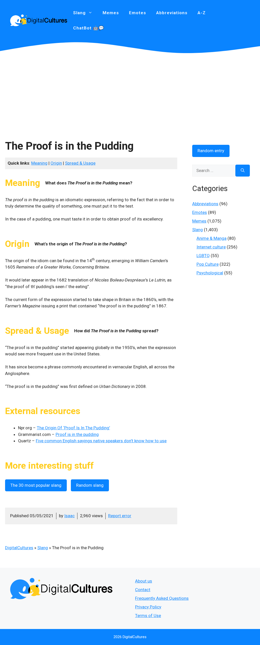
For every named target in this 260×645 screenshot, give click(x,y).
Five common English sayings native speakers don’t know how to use (101, 440)
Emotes (137, 12)
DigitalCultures (19, 547)
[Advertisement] (130, 91)
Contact (142, 589)
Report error (119, 515)
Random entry (211, 150)
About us (143, 581)
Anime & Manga (211, 238)
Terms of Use (148, 615)
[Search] (242, 171)
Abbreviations (171, 12)
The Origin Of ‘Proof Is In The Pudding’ (73, 427)
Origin (56, 163)
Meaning (39, 163)
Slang (42, 547)
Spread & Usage (80, 163)
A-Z (202, 12)
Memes (111, 12)
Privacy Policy (148, 606)
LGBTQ (203, 255)
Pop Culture (208, 264)
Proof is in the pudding (77, 434)
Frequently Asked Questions (162, 598)
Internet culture (211, 246)
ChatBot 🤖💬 (88, 27)
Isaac (69, 515)
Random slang (90, 485)
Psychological (210, 272)
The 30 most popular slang (35, 485)
